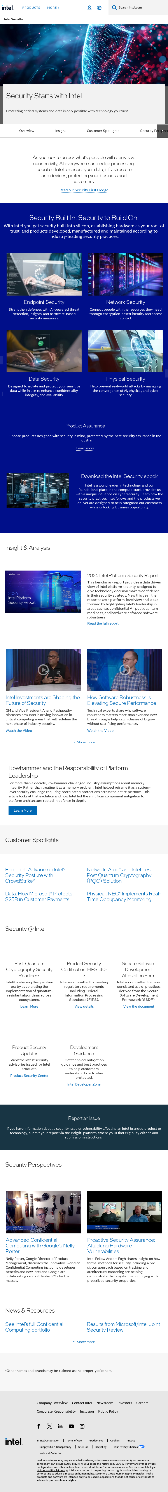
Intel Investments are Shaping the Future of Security (43, 700)
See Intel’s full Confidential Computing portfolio (34, 1326)
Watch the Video (19, 730)
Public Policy (108, 1411)
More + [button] (53, 8)
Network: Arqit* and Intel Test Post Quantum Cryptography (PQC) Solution (119, 875)
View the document (138, 1006)
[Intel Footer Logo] (14, 1441)
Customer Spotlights (103, 131)
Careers (142, 1403)
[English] (99, 7)
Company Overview (52, 1403)
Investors (125, 1403)
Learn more (85, 448)
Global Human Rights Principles (126, 1473)
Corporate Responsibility (56, 1411)
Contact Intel (82, 1403)
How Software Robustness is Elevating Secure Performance (121, 700)
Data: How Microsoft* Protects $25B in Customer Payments (38, 896)
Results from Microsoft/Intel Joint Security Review (123, 1326)
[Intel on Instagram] (82, 1427)
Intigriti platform (84, 1133)
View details (84, 1006)
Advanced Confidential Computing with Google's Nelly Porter (40, 1245)
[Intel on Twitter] (49, 1427)
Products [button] (31, 8)
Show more (86, 742)
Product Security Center (29, 1075)
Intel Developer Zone (84, 1084)
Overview (26, 131)
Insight (60, 131)
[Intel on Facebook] (38, 1427)
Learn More (29, 1006)
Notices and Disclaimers (51, 1470)
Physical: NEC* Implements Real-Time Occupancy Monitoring (124, 896)
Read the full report (103, 623)
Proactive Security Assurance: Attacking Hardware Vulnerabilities (121, 1245)
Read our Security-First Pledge (84, 190)
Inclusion (87, 1411)
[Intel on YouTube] (71, 1427)
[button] (85, 326)
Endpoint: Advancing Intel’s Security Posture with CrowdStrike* (35, 875)
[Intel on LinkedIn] (60, 1427)
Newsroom (104, 1403)
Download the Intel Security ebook (119, 476)
